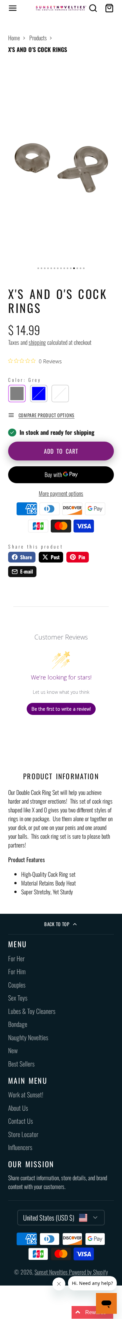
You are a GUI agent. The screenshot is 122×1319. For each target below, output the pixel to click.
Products (38, 37)
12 (74, 268)
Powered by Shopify (88, 1272)
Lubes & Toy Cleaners (31, 1011)
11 (71, 268)
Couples (16, 984)
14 (80, 268)
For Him (17, 971)
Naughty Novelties (28, 1037)
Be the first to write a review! (61, 709)
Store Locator (23, 1134)
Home (14, 37)
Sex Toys (17, 997)
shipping (37, 342)
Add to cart (61, 451)
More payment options (61, 493)
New (13, 1050)
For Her (16, 958)
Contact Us (20, 1121)
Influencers (20, 1147)
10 (67, 268)
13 (77, 268)
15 (84, 268)
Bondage (17, 1024)
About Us (18, 1108)
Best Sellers (21, 1063)
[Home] (61, 8)
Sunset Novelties (51, 1272)
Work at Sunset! (25, 1094)
